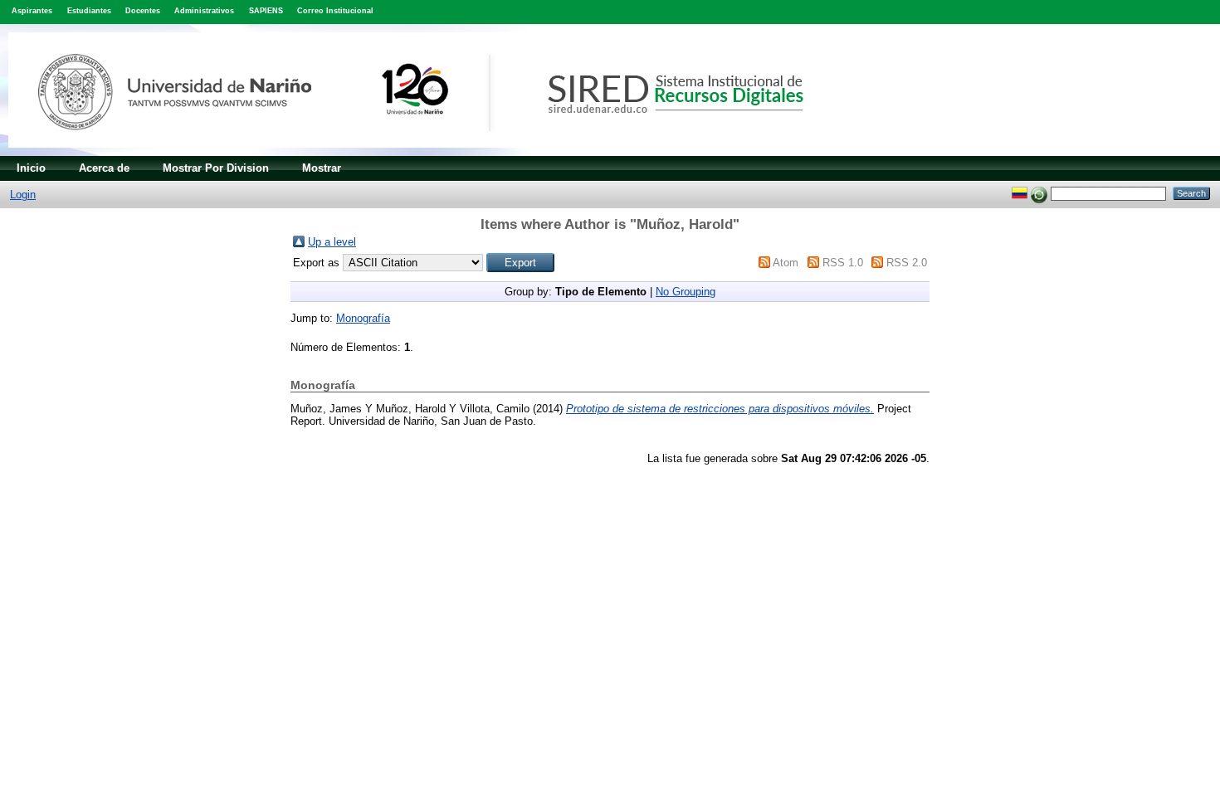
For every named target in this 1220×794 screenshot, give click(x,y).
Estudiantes (89, 11)
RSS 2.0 (906, 262)
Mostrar (321, 168)
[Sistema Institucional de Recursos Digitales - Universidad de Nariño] (433, 152)
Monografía (363, 318)
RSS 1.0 (842, 262)
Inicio (31, 168)
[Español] (1019, 193)
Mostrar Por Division (216, 168)
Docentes (142, 11)
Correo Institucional (335, 11)
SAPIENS (266, 11)
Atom (785, 262)
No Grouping (685, 291)
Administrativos (204, 11)
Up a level (332, 242)
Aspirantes (32, 11)
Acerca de (104, 168)
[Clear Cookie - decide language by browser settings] (1039, 193)
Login (23, 194)
